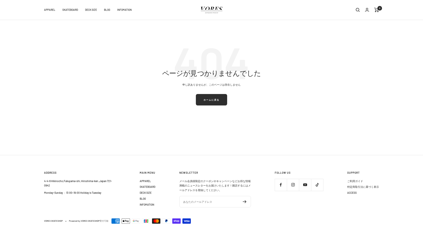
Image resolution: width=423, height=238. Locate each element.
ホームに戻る (211, 99)
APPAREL (49, 9)
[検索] (358, 10)
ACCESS (352, 192)
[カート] (376, 10)
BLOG (107, 9)
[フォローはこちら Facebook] (281, 185)
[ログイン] (367, 10)
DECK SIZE (91, 9)
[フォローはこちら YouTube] (305, 185)
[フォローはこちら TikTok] (317, 185)
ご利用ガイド (355, 181)
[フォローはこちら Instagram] (293, 185)
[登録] (245, 201)
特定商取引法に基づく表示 (363, 186)
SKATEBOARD (70, 9)
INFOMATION (124, 9)
